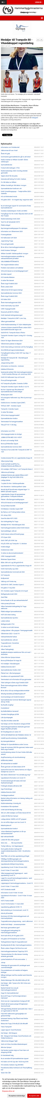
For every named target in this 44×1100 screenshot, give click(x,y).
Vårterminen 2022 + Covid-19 (10, 633)
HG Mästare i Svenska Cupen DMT (12, 509)
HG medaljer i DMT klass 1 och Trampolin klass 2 (17, 469)
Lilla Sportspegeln (7, 717)
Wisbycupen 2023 (7, 395)
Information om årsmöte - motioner (12, 366)
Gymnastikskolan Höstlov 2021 (11, 670)
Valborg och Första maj (8, 581)
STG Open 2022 (6, 537)
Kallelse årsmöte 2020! (8, 792)
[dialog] (22, 1087)
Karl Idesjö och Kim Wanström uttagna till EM (15, 724)
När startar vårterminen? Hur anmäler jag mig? (15, 775)
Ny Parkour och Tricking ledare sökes (13, 512)
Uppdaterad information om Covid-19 (13, 778)
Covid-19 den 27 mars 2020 (10, 870)
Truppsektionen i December (10, 643)
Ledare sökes (5, 621)
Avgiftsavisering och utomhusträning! (13, 757)
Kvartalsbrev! (5, 708)
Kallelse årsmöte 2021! (8, 667)
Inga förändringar (6, 789)
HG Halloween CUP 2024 (9, 238)
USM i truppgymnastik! (8, 556)
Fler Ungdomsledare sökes (10, 265)
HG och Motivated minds (9, 196)
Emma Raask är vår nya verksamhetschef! (14, 600)
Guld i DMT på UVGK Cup (9, 540)
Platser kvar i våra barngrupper (11, 673)
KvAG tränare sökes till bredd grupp (12, 534)
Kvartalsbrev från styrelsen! (9, 806)
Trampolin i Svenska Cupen (10, 409)
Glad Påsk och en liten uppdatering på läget (15, 856)
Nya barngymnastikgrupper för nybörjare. (14, 228)
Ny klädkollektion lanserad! (10, 711)
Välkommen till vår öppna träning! (12, 290)
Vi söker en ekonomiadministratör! (12, 553)
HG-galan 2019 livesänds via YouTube (13, 939)
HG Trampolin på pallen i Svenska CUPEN (14, 383)
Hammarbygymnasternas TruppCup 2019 (14, 951)
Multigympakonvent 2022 (9, 594)
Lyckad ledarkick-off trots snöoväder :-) (14, 959)
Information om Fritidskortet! (10, 147)
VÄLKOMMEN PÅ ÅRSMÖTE (10, 261)
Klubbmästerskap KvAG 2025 (10, 219)
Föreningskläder (6, 234)
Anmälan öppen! (6, 274)
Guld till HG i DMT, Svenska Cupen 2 (12, 584)
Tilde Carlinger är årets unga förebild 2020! (14, 682)
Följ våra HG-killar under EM (10, 721)
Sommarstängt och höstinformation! (13, 697)
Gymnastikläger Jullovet (8, 531)
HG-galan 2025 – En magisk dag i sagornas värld (17, 200)
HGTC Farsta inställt (7, 901)
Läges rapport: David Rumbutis (11, 1030)
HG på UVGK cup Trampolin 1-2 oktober (14, 543)
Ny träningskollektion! (8, 741)
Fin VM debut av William (8, 182)
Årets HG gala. (5, 153)
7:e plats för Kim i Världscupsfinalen (12, 483)
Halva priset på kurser (8, 603)
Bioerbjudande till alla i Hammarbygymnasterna (16, 945)
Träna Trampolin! (6, 1027)
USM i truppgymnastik (8, 309)
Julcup (3, 962)
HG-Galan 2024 (6, 299)
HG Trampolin (5, 575)
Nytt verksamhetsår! (7, 836)
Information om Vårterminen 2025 (12, 231)
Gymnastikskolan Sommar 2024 (11, 293)
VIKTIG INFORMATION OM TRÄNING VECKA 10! (16, 735)
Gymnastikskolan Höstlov (9, 418)
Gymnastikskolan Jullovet (9, 640)
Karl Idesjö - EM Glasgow (9, 1033)
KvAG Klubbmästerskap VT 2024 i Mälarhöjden (16, 324)
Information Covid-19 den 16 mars (12, 893)
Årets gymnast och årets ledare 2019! (13, 767)
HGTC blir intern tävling (8, 615)
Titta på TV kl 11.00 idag (8, 425)
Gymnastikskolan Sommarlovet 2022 (13, 572)
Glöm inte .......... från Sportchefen (11, 843)
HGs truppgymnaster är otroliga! (11, 434)
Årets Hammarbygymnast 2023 (11, 302)
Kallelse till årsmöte (7, 369)
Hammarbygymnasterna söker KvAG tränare (15, 528)
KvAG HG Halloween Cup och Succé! (13, 377)
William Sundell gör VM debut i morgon (13, 185)
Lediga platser (5, 480)
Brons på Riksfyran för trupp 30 (11, 660)
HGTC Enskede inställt (8, 889)
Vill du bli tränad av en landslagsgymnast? (14, 271)
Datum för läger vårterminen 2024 (11, 340)
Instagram (35, 118)
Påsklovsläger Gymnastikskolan (11, 611)
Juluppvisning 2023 (7, 363)
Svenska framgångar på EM (10, 714)
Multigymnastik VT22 (7, 624)
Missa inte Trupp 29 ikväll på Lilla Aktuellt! (14, 1023)
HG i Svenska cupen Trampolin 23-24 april (14, 591)
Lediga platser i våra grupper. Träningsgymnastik (16, 630)
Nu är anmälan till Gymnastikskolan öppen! (15, 1058)
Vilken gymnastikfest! (8, 321)
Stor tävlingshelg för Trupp (9, 521)
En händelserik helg (7, 1055)
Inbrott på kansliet (7, 913)
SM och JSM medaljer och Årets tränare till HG (16, 813)
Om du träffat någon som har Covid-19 (13, 822)
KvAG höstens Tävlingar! (9, 250)
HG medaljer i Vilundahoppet (10, 664)
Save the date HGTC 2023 (9, 518)
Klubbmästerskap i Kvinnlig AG (11, 803)
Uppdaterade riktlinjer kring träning (12, 864)
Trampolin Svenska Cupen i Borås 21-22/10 (15, 387)
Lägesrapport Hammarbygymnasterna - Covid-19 (17, 883)
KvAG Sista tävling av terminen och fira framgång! (17, 347)
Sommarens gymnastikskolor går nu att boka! (16, 157)
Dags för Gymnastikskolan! (10, 993)
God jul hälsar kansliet (8, 506)
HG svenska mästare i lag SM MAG (12, 1065)
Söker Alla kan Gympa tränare (10, 657)
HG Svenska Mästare (7, 277)
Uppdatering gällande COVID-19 (11, 907)
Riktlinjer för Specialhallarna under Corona (14, 744)
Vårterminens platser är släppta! (11, 344)
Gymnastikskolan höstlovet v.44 (11, 188)
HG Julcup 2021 (6, 646)
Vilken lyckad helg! (7, 461)
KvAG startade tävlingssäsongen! (12, 315)
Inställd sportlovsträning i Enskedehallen (14, 738)
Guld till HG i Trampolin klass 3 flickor (13, 332)
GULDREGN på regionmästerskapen (12, 350)
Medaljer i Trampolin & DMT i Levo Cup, (13, 318)
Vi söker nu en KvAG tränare (10, 627)
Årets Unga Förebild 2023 (9, 283)
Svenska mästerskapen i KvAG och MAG (14, 211)
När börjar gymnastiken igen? (10, 927)
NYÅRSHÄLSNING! (7, 760)
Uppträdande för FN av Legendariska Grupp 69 (16, 566)
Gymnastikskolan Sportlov (9, 618)
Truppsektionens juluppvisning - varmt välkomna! (17, 921)
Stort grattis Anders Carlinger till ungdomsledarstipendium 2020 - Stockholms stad (15, 851)
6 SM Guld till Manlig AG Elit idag (11, 809)
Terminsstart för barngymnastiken (12, 421)
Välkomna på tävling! (7, 472)
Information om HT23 (8, 431)
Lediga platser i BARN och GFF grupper (13, 819)
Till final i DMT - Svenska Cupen (11, 406)
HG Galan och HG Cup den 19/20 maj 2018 (14, 1061)
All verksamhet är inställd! (9, 763)
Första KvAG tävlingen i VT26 (10, 168)
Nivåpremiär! (5, 578)
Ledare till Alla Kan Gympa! (9, 816)
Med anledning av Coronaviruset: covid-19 (14, 910)
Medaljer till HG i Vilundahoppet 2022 (13, 524)
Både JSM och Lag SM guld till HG (12, 562)
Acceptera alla (34, 1096)
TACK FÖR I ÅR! (6, 1073)
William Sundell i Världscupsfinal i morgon (14, 253)
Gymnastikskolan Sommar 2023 (11, 447)
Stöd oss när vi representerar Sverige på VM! (15, 1001)
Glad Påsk (4, 597)
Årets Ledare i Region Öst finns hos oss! (14, 948)
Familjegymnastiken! (7, 795)
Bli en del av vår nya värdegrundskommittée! (15, 690)
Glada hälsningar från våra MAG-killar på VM (15, 980)
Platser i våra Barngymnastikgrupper (12, 499)
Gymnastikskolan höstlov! (9, 828)
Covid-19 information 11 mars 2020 (12, 904)
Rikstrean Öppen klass (8, 559)
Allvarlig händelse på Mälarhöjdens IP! (13, 694)
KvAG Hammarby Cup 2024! (10, 306)
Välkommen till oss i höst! (9, 150)
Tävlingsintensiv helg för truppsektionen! (14, 942)
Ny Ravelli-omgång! (7, 705)
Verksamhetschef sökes (9, 637)
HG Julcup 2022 (6, 515)
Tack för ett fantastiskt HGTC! (10, 222)
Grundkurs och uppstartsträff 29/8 (12, 676)
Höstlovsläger (5, 547)
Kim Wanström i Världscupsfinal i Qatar (13, 486)
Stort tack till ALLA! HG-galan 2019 (12, 935)
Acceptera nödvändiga (17, 1096)
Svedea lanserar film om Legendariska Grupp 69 (16, 458)
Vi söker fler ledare (7, 412)
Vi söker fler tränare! (7, 280)
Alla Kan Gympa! (6, 1047)
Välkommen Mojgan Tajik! (9, 1041)
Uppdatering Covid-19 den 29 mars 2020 (14, 867)
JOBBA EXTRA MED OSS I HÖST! (11, 437)
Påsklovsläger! (5, 225)
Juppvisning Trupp (7, 241)
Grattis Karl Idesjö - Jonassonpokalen (13, 924)
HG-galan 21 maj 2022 (8, 588)
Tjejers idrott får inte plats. (9, 176)
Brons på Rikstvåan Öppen (9, 444)
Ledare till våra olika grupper (10, 840)
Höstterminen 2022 (7, 550)
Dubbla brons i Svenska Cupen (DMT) (13, 403)
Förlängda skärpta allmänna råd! (11, 786)
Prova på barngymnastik (9, 380)
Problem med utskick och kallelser (12, 268)
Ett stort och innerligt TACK (9, 440)
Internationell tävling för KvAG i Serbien (13, 179)
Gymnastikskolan (6, 165)
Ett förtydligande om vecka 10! (11, 732)
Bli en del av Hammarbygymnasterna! (13, 247)
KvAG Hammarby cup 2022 (9, 569)
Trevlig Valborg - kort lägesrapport (12, 846)
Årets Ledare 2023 (7, 287)
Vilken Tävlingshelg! (7, 649)
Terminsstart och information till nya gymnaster (16, 679)
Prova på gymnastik (7, 244)
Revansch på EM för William (10, 312)
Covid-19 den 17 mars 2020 (10, 886)
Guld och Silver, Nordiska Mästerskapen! (14, 1044)
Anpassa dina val (8, 1091)
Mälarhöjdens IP (6, 825)
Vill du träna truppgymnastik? (10, 415)
